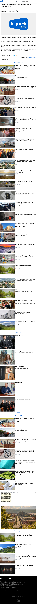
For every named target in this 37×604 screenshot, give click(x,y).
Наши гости (19, 332)
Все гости (18, 413)
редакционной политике (31, 57)
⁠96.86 (26, 1)
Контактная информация (5, 587)
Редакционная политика (13, 587)
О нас (1, 587)
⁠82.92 (23, 1)
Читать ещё (19, 275)
